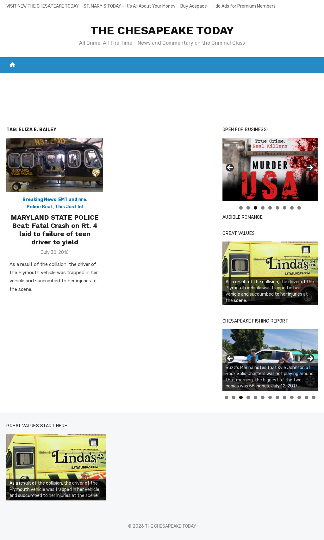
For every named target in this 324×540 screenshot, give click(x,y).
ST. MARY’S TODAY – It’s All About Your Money (130, 6)
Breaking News (39, 199)
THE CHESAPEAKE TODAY (162, 30)
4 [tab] (263, 208)
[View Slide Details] (270, 169)
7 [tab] (284, 208)
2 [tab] (248, 208)
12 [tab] (306, 397)
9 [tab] (299, 208)
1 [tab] (241, 208)
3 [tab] (255, 208)
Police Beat (40, 207)
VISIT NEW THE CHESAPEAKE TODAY (42, 6)
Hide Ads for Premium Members (244, 6)
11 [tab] (299, 397)
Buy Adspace (193, 6)
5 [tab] (270, 208)
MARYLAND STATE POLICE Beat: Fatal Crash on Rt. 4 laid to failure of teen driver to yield (55, 229)
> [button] (310, 168)
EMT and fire (72, 199)
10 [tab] (292, 397)
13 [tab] (313, 397)
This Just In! (69, 207)
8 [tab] (292, 208)
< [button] (230, 168)
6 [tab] (277, 208)
